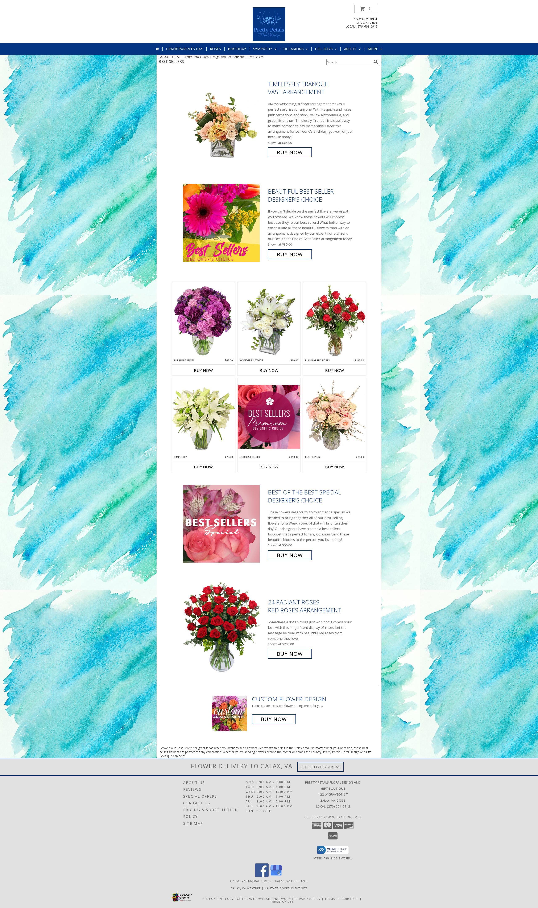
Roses (215, 49)
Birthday (237, 49)
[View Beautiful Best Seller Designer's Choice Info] (224, 223)
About (350, 49)
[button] (366, 9)
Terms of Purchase (342, 899)
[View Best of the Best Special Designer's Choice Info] (224, 524)
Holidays (324, 49)
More (373, 49)
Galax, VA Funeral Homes (250, 881)
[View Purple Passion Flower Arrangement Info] (203, 320)
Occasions (294, 49)
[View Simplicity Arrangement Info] (203, 416)
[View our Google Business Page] (276, 876)
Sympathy (262, 49)
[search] (375, 61)
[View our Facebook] (262, 876)
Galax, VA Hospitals (291, 881)
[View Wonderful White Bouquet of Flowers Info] (269, 320)
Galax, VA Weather (246, 888)
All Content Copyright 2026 (227, 899)
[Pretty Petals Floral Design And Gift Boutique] (269, 24)
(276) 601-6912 (366, 26)
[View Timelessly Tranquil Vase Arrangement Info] (224, 118)
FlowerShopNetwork (272, 899)
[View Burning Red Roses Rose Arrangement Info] (334, 320)
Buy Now (290, 152)
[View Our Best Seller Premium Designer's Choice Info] (269, 416)
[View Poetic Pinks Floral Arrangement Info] (334, 416)
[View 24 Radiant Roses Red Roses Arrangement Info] (224, 628)
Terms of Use (282, 901)
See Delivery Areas (321, 766)
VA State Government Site (286, 888)
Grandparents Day (184, 49)
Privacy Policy (308, 899)
